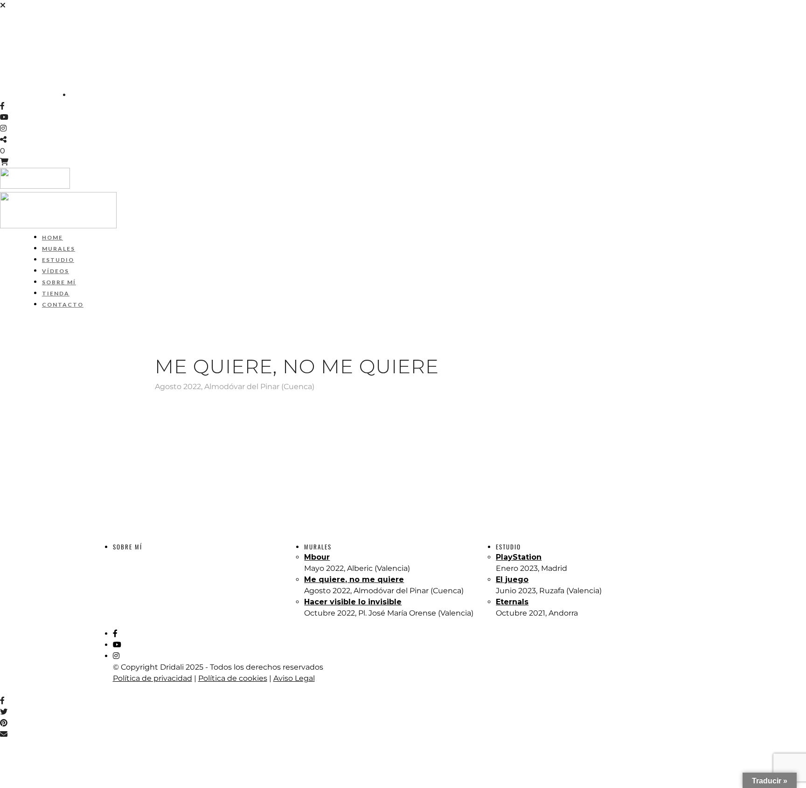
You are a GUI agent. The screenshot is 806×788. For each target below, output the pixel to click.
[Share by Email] (3, 734)
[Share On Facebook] (4, 700)
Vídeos (14, 50)
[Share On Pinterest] (5, 723)
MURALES (17, 28)
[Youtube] (4, 117)
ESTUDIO (16, 39)
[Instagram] (3, 128)
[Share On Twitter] (5, 711)
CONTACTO (20, 84)
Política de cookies (232, 678)
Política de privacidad (152, 678)
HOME (11, 17)
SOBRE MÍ (17, 61)
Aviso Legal (294, 678)
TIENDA (14, 72)
